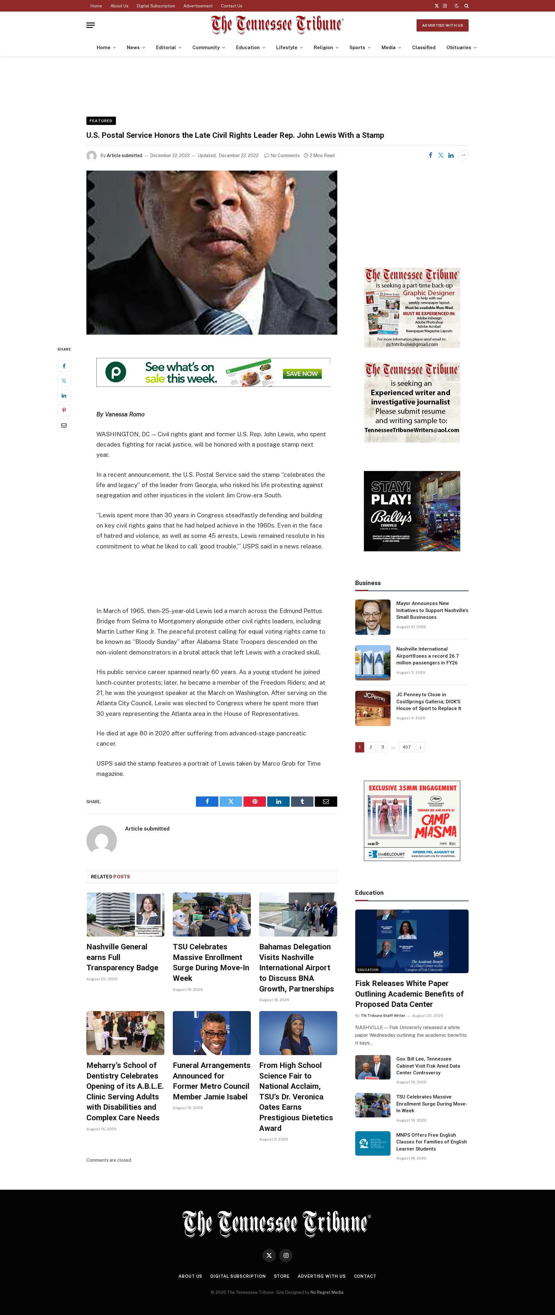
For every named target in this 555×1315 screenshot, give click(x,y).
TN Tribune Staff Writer (383, 1015)
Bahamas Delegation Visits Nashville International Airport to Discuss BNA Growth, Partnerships (296, 967)
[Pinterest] (63, 410)
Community (206, 47)
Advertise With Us (442, 25)
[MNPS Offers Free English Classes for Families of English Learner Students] (373, 1143)
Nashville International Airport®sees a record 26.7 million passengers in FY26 (427, 656)
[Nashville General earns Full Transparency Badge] (125, 915)
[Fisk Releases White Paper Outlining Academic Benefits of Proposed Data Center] (412, 941)
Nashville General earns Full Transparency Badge (122, 957)
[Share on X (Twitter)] (440, 155)
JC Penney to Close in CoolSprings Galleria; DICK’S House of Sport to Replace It (428, 701)
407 (406, 747)
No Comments (285, 155)
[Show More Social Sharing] (463, 155)
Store (282, 1276)
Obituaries (458, 47)
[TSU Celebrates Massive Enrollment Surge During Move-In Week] (212, 915)
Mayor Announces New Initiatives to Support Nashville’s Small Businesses (432, 610)
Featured (101, 121)
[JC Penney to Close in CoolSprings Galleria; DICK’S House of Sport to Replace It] (373, 708)
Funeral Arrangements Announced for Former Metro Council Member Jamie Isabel (212, 1081)
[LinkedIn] (63, 395)
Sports (357, 47)
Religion (323, 47)
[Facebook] (63, 366)
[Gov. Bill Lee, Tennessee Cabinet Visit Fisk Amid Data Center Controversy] (373, 1067)
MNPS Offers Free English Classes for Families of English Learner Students (431, 1142)
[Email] (63, 425)
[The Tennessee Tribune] (277, 25)
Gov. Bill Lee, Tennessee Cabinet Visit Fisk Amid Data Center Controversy (428, 1066)
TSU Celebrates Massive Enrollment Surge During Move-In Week (211, 962)
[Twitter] (63, 381)
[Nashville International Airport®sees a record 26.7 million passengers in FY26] (373, 662)
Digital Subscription (156, 6)
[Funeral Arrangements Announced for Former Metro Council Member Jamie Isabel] (212, 1033)
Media (389, 47)
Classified (424, 47)
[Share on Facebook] (430, 155)
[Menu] (90, 25)
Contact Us (231, 6)
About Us (119, 6)
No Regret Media (327, 1292)
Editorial (166, 47)
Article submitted (124, 155)
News (133, 47)
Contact (365, 1276)
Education (248, 47)
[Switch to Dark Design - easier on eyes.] (456, 6)
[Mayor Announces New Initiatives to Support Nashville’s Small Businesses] (373, 617)
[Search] (466, 6)
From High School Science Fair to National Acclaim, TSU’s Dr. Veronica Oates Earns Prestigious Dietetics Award (296, 1097)
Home (96, 6)
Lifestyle (286, 47)
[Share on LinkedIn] (451, 155)
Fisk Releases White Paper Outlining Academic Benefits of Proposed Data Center (409, 994)
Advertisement (198, 6)
